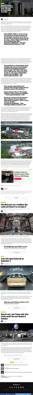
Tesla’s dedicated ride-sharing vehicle (12, 296)
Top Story (20, 185)
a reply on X (10, 238)
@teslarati (2, 375)
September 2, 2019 (17, 76)
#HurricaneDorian (8, 65)
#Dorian (26, 40)
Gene (5, 211)
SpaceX (13, 185)
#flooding (24, 67)
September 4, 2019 (19, 44)
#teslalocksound (3, 376)
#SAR (17, 70)
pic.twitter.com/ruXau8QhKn (11, 74)
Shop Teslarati (5, 169)
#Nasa (5, 41)
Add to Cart (18, 178)
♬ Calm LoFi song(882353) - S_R (5, 377)
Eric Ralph (5, 19)
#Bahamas (12, 102)
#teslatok (20, 376)
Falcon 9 (7, 185)
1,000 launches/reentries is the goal (6, 348)
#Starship (9, 35)
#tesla (18, 376)
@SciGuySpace (10, 246)
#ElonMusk (10, 41)
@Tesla (16, 302)
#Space (15, 41)
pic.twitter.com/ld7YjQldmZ (21, 93)
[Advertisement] (16, 52)
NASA (10, 185)
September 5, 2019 (19, 95)
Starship (16, 185)
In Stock (30, 169)
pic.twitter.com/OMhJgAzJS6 (11, 43)
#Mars (18, 41)
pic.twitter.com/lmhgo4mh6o (11, 103)
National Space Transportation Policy (11, 349)
